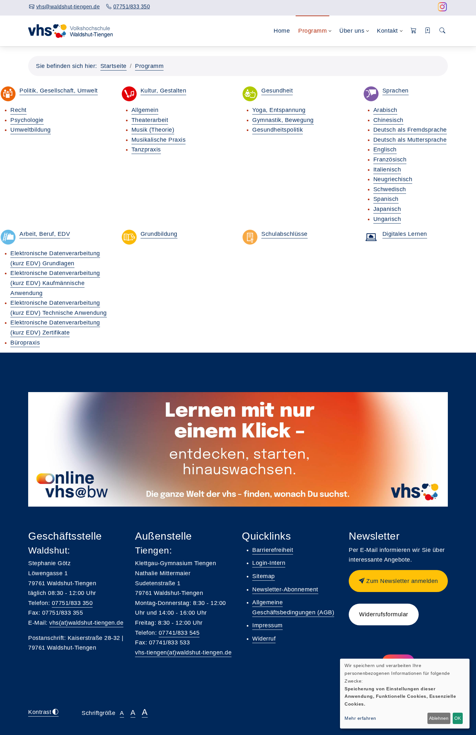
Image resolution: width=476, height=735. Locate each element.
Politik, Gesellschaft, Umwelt (58, 90)
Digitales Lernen (404, 234)
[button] (413, 31)
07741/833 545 (179, 633)
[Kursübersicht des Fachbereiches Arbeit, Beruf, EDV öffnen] (8, 237)
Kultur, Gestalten (164, 90)
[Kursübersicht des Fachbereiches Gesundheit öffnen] (250, 94)
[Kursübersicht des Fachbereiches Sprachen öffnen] (371, 94)
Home (282, 30)
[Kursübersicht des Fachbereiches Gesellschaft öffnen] (8, 94)
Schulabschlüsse (284, 234)
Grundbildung (159, 234)
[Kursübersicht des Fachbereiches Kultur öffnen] (129, 94)
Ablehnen (438, 718)
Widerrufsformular (383, 614)
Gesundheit (277, 90)
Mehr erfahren (360, 718)
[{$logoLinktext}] (71, 30)
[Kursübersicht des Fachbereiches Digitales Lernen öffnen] (371, 237)
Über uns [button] (351, 30)
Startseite (113, 66)
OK (457, 718)
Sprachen (395, 90)
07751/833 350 (72, 603)
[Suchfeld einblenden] (442, 31)
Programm (149, 66)
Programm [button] (312, 30)
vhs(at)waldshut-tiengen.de (86, 623)
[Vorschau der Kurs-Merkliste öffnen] (428, 31)
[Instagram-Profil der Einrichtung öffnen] (442, 8)
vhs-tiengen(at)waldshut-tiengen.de (183, 652)
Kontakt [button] (387, 30)
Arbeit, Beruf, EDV (44, 234)
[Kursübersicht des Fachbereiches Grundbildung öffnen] (129, 237)
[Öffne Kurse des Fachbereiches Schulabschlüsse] (250, 237)
